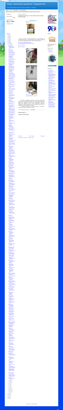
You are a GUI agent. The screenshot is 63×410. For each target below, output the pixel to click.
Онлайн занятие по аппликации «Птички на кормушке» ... (11, 114)
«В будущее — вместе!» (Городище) (11, 84)
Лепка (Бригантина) (11, 80)
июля (9, 384)
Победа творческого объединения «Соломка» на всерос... (11, 270)
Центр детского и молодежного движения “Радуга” (52, 100)
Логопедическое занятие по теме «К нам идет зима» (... (11, 61)
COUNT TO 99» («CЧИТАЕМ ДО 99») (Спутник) (11, 250)
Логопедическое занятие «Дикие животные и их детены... (11, 265)
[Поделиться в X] (32, 109)
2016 (8, 397)
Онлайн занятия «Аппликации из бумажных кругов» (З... (11, 289)
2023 (8, 38)
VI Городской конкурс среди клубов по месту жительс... (11, 98)
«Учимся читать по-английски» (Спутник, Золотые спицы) (11, 338)
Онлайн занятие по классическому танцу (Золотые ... (11, 156)
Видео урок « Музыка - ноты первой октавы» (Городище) (11, 274)
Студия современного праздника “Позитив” (51, 106)
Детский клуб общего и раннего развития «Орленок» (51, 78)
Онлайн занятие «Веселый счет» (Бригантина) (11, 186)
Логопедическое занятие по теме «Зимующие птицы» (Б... (11, 204)
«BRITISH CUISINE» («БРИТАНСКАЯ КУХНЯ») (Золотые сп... (11, 370)
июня (9, 385)
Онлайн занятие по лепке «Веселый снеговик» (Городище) (11, 70)
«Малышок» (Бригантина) (10, 215)
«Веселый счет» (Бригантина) (10, 50)
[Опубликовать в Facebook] (33, 109)
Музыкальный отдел (51, 89)
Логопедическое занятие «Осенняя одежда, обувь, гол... (11, 236)
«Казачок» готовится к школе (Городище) (11, 54)
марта (9, 389)
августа (9, 383)
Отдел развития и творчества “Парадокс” (51, 80)
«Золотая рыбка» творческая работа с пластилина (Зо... (11, 207)
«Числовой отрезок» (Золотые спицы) (11, 287)
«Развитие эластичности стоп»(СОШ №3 (11, 329)
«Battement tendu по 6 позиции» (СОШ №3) (11, 76)
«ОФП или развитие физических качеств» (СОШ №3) (11, 229)
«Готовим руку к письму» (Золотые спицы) (11, 121)
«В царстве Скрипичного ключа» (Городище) (11, 378)
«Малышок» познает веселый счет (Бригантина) (11, 331)
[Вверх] (60, 409)
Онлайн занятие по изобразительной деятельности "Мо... (11, 67)
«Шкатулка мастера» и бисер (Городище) (11, 112)
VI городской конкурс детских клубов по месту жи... (11, 95)
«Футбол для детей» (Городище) (11, 268)
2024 (8, 37)
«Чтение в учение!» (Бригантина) (11, 132)
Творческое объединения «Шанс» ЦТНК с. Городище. (11, 232)
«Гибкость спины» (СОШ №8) (11, 93)
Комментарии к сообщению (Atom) (28, 137)
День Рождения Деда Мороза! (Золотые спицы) (11, 153)
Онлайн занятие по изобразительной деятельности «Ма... (11, 176)
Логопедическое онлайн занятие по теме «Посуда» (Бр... (11, 171)
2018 (8, 394)
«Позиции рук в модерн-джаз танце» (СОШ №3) (11, 258)
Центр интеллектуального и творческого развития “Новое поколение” (52, 95)
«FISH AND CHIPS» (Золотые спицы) (11, 256)
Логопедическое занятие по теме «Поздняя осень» (11, 163)
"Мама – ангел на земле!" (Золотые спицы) (11, 86)
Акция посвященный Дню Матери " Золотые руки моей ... (11, 129)
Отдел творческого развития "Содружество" (26, 4)
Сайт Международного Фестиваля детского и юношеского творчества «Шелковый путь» (52, 75)
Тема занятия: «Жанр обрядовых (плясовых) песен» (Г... (11, 244)
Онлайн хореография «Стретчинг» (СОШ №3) (11, 144)
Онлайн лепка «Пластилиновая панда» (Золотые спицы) (11, 358)
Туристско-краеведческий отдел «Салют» (52, 97)
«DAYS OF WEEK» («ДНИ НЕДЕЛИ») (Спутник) (11, 314)
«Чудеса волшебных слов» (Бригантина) (11, 82)
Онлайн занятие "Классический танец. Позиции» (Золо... (11, 344)
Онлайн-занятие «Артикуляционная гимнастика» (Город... (11, 167)
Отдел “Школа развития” (52, 90)
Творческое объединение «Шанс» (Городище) (11, 101)
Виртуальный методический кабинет (51, 71)
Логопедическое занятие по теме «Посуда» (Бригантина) (11, 147)
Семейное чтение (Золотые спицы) (11, 373)
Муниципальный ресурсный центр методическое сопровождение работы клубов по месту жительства (23, 11)
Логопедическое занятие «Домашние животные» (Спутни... (11, 367)
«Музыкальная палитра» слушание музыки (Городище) (11, 184)
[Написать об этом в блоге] (31, 109)
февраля (9, 390)
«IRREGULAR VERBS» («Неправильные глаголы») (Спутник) (11, 109)
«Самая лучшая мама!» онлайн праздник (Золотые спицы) (11, 106)
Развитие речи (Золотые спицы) (11, 347)
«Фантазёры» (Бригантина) (10, 238)
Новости (7, 10)
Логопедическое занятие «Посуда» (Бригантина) (11, 311)
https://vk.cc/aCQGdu (21, 46)
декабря (9, 43)
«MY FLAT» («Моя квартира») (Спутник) (11, 59)
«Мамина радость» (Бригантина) (11, 165)
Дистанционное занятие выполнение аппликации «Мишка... (11, 261)
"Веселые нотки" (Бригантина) (10, 351)
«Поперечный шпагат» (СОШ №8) (11, 123)
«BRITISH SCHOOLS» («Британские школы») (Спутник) (11, 150)
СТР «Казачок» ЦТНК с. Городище (11, 227)
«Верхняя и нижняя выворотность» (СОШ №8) (11, 64)
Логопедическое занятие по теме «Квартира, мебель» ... (11, 212)
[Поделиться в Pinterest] (34, 109)
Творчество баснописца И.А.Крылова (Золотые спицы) (11, 126)
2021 (8, 41)
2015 (8, 398)
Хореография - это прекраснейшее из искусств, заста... (11, 248)
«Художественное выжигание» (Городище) (11, 56)
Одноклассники (50, 51)
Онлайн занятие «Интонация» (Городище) (10, 138)
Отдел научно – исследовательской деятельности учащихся (52, 83)
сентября (9, 381)
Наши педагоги (15, 10)
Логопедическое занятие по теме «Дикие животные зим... (11, 47)
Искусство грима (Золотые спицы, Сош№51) (11, 296)
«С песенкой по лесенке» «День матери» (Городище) (11, 73)
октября (9, 380)
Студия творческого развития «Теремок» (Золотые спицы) (11, 375)
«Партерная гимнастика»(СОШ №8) (11, 341)
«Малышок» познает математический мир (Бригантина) (11, 281)
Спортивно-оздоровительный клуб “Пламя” (51, 92)
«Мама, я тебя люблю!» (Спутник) (11, 103)
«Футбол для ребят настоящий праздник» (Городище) (11, 293)
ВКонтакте (50, 50)
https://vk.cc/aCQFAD (21, 45)
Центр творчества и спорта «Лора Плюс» (51, 104)
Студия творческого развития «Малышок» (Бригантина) (11, 334)
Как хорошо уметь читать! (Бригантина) (11, 189)
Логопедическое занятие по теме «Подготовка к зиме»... (11, 117)
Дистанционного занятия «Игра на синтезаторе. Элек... (11, 181)
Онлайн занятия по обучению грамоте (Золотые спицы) (11, 253)
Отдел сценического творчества (51, 87)
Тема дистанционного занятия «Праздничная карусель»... (11, 135)
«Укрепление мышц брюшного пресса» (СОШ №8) (11, 218)
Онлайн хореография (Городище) (11, 173)
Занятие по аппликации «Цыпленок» (10, 224)
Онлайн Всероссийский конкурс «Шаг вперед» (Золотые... (11, 141)
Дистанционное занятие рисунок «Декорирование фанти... (11, 240)
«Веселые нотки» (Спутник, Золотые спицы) (11, 302)
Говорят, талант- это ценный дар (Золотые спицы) (11, 308)
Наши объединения (23, 10)
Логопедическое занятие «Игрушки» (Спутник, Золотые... (11, 349)
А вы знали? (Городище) (10, 178)
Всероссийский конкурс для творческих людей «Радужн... (11, 323)
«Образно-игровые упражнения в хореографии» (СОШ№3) (11, 195)
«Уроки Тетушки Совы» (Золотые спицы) (11, 193)
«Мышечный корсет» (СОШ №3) (11, 210)
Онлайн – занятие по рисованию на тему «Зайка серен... (11, 201)
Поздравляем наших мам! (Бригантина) (11, 52)
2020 (8, 42)
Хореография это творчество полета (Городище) (11, 299)
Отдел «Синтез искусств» (52, 88)
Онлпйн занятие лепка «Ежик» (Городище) (11, 89)
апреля (9, 388)
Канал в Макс (50, 49)
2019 (8, 393)
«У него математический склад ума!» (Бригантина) (11, 361)
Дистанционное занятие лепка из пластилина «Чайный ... (11, 354)
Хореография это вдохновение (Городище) (11, 326)
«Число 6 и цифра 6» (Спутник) (11, 316)
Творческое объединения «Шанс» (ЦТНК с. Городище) (11, 159)
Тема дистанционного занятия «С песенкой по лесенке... (11, 284)
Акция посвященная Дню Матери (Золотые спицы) (11, 78)
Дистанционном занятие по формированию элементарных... (11, 305)
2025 (8, 36)
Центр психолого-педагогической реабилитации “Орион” (51, 102)
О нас (11, 10)
